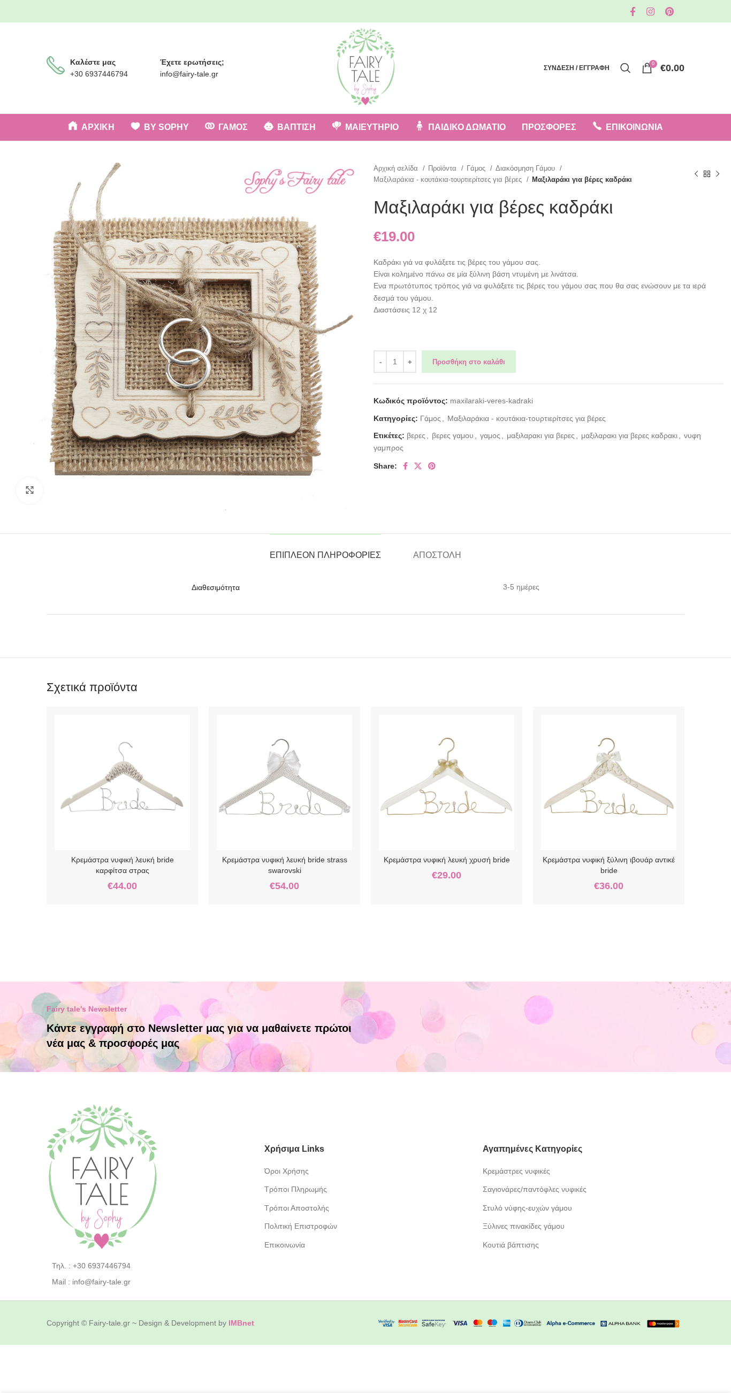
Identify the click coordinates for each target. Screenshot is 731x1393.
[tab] (325, 549)
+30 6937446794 (99, 74)
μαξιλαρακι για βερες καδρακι (629, 435)
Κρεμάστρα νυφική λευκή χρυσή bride (447, 859)
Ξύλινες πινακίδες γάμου (524, 1226)
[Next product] (717, 174)
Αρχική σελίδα (397, 168)
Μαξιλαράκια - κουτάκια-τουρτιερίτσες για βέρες (449, 179)
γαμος (490, 435)
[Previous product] (696, 174)
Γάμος (477, 168)
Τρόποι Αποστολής (296, 1208)
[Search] (625, 68)
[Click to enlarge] (29, 490)
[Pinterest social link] (669, 11)
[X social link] (418, 466)
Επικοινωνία (284, 1245)
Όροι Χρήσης (286, 1171)
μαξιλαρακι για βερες (541, 435)
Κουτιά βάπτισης (511, 1245)
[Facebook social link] (633, 11)
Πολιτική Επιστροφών (300, 1226)
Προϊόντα (443, 168)
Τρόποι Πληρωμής (295, 1189)
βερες (416, 435)
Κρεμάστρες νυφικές (516, 1171)
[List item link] (147, 1266)
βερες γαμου (453, 435)
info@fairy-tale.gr (189, 74)
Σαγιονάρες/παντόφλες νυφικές (535, 1189)
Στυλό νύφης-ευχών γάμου (527, 1208)
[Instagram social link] (650, 11)
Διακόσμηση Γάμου (526, 168)
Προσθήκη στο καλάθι (468, 362)
